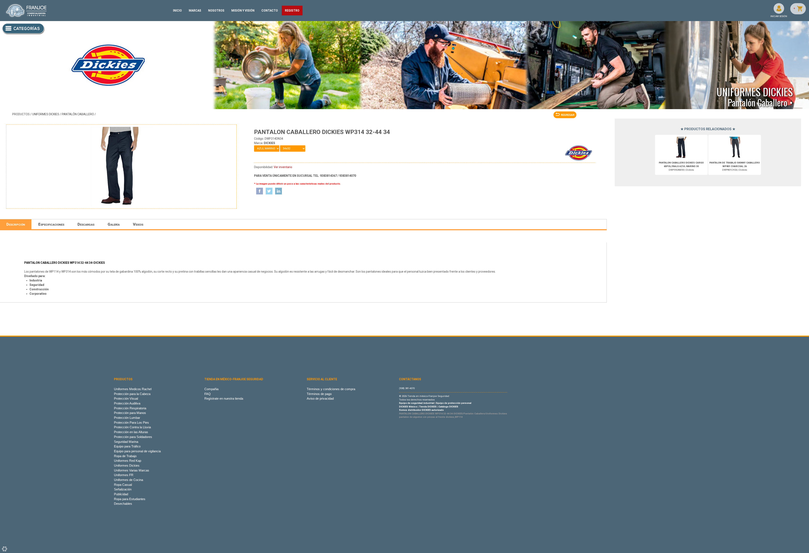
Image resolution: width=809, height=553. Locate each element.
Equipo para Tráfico (127, 446)
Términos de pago (319, 394)
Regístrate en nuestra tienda (223, 398)
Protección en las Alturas (131, 432)
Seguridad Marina (126, 441)
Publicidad (121, 494)
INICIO (177, 10)
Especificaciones (51, 224)
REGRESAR (567, 114)
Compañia (211, 389)
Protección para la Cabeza (132, 394)
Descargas (86, 224)
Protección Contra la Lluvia (132, 427)
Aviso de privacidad (320, 398)
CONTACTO (269, 10)
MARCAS (195, 10)
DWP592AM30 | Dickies (681, 166)
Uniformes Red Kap (127, 460)
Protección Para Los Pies (131, 422)
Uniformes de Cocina (128, 480)
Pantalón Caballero (78, 114)
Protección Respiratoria (130, 408)
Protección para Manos (130, 413)
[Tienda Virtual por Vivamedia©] (4, 549)
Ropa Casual (123, 484)
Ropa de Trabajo (125, 456)
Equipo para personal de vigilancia (137, 451)
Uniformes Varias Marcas (131, 470)
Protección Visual (126, 398)
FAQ (207, 394)
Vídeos (138, 224)
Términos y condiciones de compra (331, 389)
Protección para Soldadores (133, 437)
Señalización (122, 489)
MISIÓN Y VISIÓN (242, 10)
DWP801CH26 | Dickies (734, 166)
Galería (114, 224)
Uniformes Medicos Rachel (132, 389)
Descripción (15, 224)
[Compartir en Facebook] (259, 191)
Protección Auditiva (127, 403)
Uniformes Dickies (45, 114)
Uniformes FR (123, 475)
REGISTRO (292, 10)
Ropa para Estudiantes (129, 499)
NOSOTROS (216, 10)
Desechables (123, 503)
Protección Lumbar (127, 417)
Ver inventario (283, 167)
